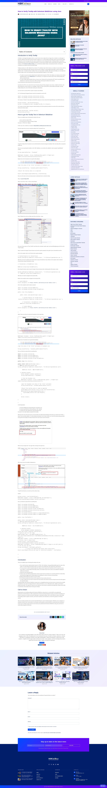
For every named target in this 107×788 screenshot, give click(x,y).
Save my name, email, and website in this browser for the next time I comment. (43, 726)
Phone (71, 72)
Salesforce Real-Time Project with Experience (77, 159)
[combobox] (72, 74)
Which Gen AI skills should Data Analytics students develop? (81, 206)
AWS (72, 230)
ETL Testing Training (74, 150)
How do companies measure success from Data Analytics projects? (81, 195)
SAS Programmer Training (74, 146)
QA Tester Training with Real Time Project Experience (78, 113)
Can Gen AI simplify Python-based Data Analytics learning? (81, 203)
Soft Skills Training (73, 153)
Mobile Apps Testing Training (75, 130)
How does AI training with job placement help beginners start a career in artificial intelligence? (81, 199)
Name (71, 68)
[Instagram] (55, 764)
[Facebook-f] (49, 764)
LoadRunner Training (74, 127)
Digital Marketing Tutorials (76, 247)
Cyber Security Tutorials (75, 237)
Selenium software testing (29, 63)
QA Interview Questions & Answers (77, 256)
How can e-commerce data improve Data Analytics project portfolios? (81, 187)
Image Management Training (75, 156)
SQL (71, 262)
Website (29, 721)
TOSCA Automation (74, 266)
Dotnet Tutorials (74, 248)
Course (71, 80)
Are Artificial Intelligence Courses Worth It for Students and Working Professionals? (81, 191)
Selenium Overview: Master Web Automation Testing (81, 42)
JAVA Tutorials (73, 250)
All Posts (42, 642)
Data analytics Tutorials (75, 239)
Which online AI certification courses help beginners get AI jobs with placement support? (81, 184)
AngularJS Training (73, 140)
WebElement (32, 76)
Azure (72, 231)
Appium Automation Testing (74, 137)
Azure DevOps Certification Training (76, 110)
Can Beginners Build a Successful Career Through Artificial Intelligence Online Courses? (81, 215)
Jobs (56, 774)
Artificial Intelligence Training (75, 107)
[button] (88, 4)
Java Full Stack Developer (74, 100)
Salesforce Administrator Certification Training (77, 109)
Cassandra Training (74, 160)
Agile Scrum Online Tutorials (76, 224)
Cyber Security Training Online (75, 167)
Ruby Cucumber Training (74, 123)
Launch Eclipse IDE (25, 178)
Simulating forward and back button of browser (81, 49)
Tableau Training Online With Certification (76, 106)
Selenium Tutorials (41, 14)
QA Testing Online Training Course (76, 93)
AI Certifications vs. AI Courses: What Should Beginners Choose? (81, 211)
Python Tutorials (74, 255)
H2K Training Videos (59, 776)
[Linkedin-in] (53, 764)
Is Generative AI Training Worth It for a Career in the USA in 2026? (81, 180)
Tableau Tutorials (74, 264)
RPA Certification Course (74, 120)
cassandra (73, 236)
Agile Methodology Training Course (76, 116)
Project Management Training (75, 129)
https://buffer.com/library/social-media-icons (42, 125)
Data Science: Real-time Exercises (76, 149)
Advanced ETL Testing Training (75, 143)
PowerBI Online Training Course (75, 163)
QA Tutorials (73, 258)
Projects (57, 772)
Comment (30, 698)
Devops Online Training (74, 136)
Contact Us (39, 779)
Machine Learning (73, 117)
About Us (38, 774)
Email (71, 76)
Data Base (73, 241)
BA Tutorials (73, 233)
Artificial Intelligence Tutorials (76, 228)
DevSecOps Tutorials (75, 245)
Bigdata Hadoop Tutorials (76, 234)
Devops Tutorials (74, 244)
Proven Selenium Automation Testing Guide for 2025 (80, 58)
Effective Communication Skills (75, 139)
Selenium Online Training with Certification (76, 97)
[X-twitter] (51, 764)
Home (38, 772)
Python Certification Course (75, 99)
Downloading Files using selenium (77, 52)
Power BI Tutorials (74, 253)
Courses (38, 776)
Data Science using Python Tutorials (78, 242)
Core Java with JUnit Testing (75, 133)
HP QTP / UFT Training (74, 147)
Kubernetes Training (74, 126)
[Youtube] (58, 764)
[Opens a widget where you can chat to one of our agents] (103, 786)
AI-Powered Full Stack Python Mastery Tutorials (78, 226)
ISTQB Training (73, 157)
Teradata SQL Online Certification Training (77, 166)
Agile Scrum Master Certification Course (76, 96)
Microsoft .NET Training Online (75, 103)
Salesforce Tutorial (74, 259)
